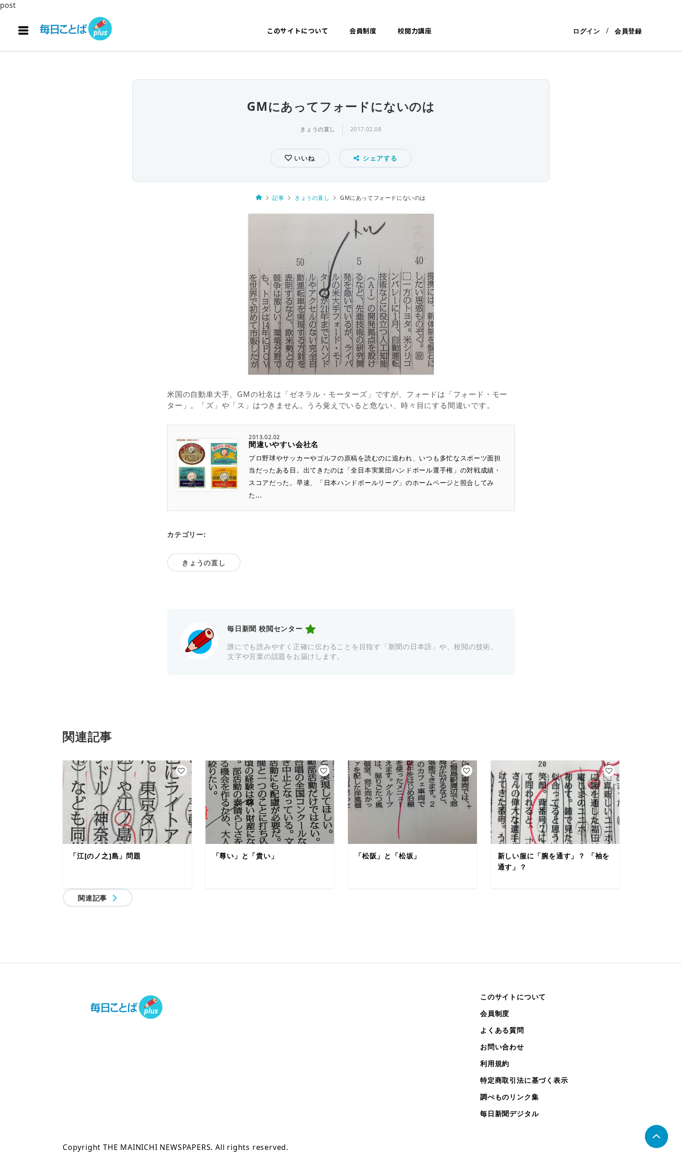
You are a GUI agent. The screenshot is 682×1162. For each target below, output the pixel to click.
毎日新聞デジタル (509, 1113)
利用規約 (494, 1063)
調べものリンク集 (509, 1096)
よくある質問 (502, 1029)
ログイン (586, 30)
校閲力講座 (415, 30)
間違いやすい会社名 (284, 444)
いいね (303, 157)
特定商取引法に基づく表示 (524, 1080)
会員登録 (628, 30)
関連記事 (92, 897)
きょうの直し (317, 129)
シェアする (380, 157)
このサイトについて (297, 30)
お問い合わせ (502, 1046)
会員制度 (363, 30)
